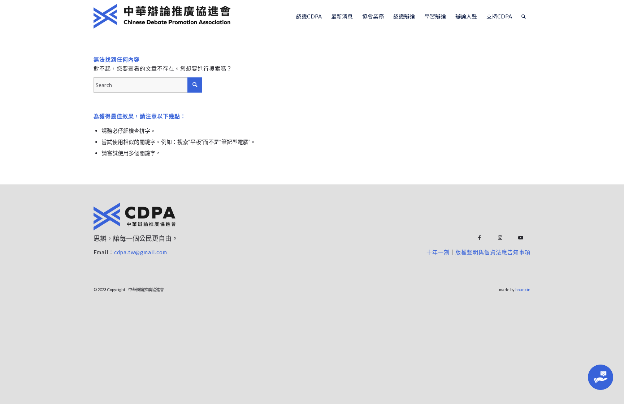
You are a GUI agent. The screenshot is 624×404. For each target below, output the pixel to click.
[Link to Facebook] (479, 238)
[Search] (523, 16)
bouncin (522, 289)
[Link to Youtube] (520, 238)
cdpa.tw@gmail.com (140, 252)
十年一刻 (438, 252)
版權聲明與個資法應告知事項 (492, 252)
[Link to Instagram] (500, 238)
